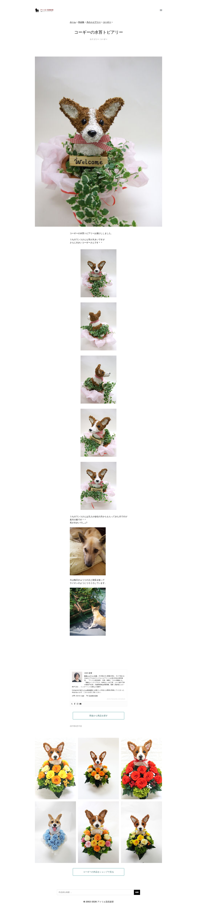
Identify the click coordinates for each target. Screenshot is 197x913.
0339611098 (93, 696)
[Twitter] (72, 704)
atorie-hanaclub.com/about (116, 699)
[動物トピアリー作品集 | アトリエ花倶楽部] (94, 10)
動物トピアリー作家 (90, 676)
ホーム (73, 22)
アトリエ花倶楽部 (105, 901)
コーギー (107, 22)
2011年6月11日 (76, 726)
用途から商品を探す (98, 715)
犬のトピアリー (93, 22)
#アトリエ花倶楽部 (86, 690)
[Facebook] (75, 704)
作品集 (81, 22)
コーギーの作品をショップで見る (98, 872)
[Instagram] (77, 704)
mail (82, 696)
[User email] (80, 704)
